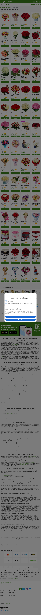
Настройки (20, 319)
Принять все (20, 316)
